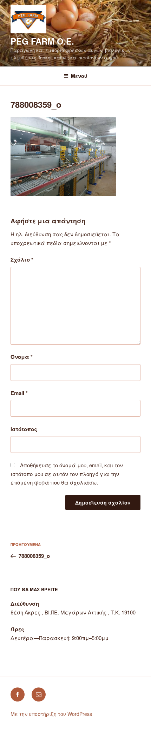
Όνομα (22, 357)
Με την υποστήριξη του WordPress (51, 713)
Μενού (79, 75)
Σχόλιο (22, 259)
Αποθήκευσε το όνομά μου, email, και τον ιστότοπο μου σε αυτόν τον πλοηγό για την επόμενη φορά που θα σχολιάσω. (67, 473)
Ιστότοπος (24, 429)
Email (19, 393)
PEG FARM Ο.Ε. (42, 41)
